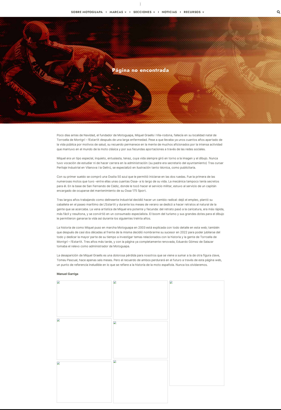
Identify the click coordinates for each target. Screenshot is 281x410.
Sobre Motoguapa (87, 12)
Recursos (192, 12)
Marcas (116, 12)
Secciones (142, 12)
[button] (84, 299)
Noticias (169, 12)
